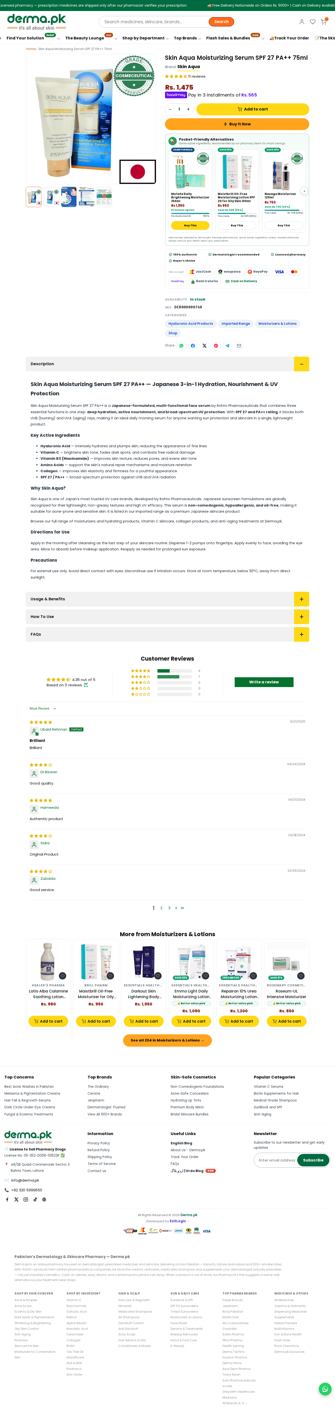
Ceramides (74, 1334)
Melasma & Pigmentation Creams (32, 1093)
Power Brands (232, 1300)
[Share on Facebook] (193, 345)
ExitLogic (178, 1221)
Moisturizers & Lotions (277, 323)
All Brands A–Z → (235, 1403)
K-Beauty (177, 1346)
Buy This (190, 225)
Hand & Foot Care (183, 1340)
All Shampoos (129, 1317)
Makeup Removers (184, 1334)
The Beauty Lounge (88, 37)
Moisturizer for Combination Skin (35, 1354)
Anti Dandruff (128, 1329)
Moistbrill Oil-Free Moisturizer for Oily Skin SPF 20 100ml (96, 994)
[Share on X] (204, 345)
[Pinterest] (44, 1199)
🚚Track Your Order (289, 38)
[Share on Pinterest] (216, 345)
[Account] (302, 22)
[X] (16, 1199)
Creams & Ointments (290, 1306)
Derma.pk (188, 1215)
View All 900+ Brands (105, 1114)
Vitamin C (73, 1300)
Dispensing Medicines (290, 1311)
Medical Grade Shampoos (275, 1100)
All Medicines (284, 1300)
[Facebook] (7, 1199)
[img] (41, 722)
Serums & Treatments (186, 1329)
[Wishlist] (313, 22)
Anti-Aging (262, 1114)
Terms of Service (102, 1164)
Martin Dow (230, 1317)
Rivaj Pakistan (232, 1311)
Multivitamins (284, 1329)
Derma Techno (233, 1352)
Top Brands (185, 38)
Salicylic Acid (76, 1311)
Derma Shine (232, 1363)
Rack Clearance (286, 1346)
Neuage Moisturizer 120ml (280, 195)
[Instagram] (25, 1199)
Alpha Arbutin (76, 1323)
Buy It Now (240, 124)
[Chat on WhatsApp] (325, 1389)
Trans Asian (231, 1374)
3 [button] (169, 907)
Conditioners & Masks (134, 1346)
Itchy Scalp (126, 1334)
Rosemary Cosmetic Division (287, 985)
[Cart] (323, 22)
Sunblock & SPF (181, 1300)
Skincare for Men (26, 1346)
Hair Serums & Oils (132, 1340)
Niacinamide (76, 1306)
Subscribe (313, 1160)
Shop (172, 333)
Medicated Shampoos (135, 1311)
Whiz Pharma (232, 1340)
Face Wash (178, 1323)
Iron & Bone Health (288, 1334)
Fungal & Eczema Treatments (28, 1114)
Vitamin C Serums (268, 1086)
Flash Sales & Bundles (232, 37)
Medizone (229, 1397)
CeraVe (94, 1093)
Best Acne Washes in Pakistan (29, 1086)
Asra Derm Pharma (236, 1369)
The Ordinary (98, 1086)
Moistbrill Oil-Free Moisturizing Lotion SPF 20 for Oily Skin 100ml (236, 197)
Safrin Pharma (233, 1334)
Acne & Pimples (25, 1300)
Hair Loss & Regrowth (134, 1300)
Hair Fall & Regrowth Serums (27, 1100)
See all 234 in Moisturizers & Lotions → (167, 1040)
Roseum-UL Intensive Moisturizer (286, 994)
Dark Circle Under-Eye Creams (29, 1107)
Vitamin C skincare (157, 521)
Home (31, 49)
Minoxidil (124, 1306)
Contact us (97, 1171)
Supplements (284, 1317)
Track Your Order (185, 1157)
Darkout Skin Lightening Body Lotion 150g (143, 994)
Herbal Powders (285, 1323)
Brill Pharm (96, 985)
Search (221, 21)
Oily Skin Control (26, 1329)
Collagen (73, 1340)
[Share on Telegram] (227, 345)
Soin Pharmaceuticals (239, 1380)
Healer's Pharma (48, 985)
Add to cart (256, 109)
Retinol (71, 1317)
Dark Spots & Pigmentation (34, 1317)
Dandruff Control (130, 1323)
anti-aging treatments (239, 521)
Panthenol (73, 1369)
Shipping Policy (100, 1157)
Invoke (227, 1386)
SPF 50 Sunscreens (184, 1306)
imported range (150, 511)
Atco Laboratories (235, 1323)
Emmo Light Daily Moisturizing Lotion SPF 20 (191, 994)
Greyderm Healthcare (238, 1392)
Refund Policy (99, 1150)
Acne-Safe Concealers (190, 1093)
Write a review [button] (264, 682)
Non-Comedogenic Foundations (197, 1086)
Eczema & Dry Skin (28, 1311)
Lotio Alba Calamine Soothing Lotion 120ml (48, 994)
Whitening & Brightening (32, 1323)
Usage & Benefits (48, 599)
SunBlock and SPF (268, 1107)
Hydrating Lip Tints (186, 1100)
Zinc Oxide (74, 1374)
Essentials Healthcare (144, 985)
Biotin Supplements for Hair (276, 1093)
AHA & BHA (74, 1363)
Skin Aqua (188, 67)
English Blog (181, 1143)
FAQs (36, 634)
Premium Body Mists (187, 1107)
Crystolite (229, 1329)
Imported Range (236, 323)
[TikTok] (35, 1199)
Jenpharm (96, 1100)
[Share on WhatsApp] (181, 345)
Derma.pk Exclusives (289, 1352)
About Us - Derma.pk (188, 1150)
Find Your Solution (30, 37)
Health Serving (233, 1346)
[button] (176, 76)
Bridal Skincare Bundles (189, 1114)
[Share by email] (239, 345)
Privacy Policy (99, 1143)
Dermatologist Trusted (106, 1107)
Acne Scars (23, 1306)
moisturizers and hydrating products (106, 521)
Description (42, 364)
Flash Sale (282, 1340)
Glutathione (75, 1357)
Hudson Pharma (234, 1357)
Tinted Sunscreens (184, 1311)
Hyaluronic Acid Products (190, 323)
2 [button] (161, 907)
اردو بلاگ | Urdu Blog (192, 1171)
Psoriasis (21, 1340)
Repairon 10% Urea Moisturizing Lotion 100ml (239, 994)
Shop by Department (143, 38)
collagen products (192, 521)
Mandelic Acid (77, 1329)
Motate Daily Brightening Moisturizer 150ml (190, 197)
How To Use (42, 616)
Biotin (70, 1346)
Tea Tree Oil (74, 1352)
